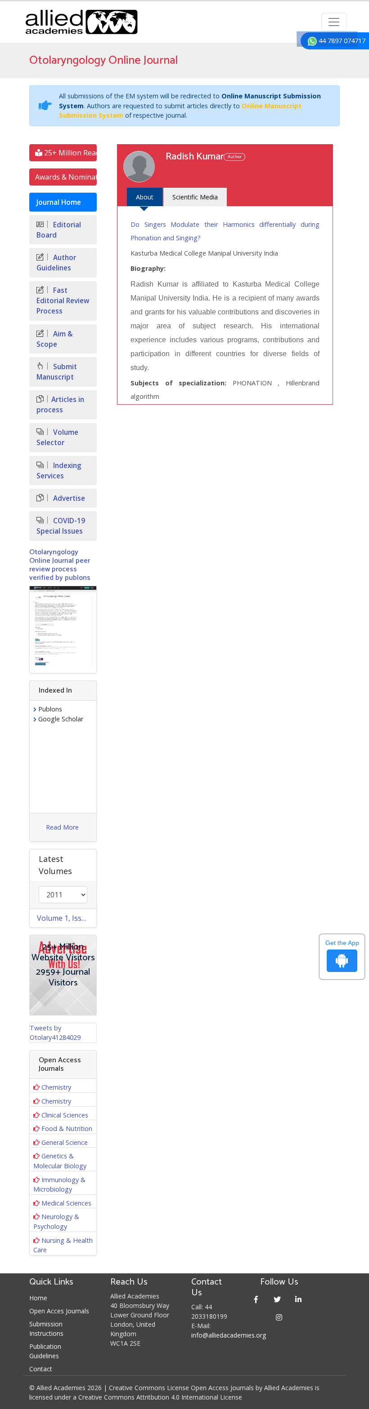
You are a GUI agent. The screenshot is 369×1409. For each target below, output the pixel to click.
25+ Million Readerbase (69, 153)
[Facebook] (256, 1299)
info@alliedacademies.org (228, 1335)
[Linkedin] (298, 1299)
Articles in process (60, 405)
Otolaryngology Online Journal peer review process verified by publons (59, 565)
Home (38, 1298)
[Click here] (63, 629)
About (144, 197)
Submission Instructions (46, 1329)
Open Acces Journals (59, 1311)
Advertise (68, 498)
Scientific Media (195, 197)
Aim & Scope (54, 339)
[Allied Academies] (81, 22)
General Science (64, 1142)
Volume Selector (57, 437)
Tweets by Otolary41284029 (55, 1033)
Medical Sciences (66, 1203)
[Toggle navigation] (333, 22)
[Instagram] (279, 1317)
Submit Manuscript (56, 372)
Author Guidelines (56, 263)
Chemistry (56, 1087)
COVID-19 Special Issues (60, 526)
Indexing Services (58, 471)
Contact (40, 1369)
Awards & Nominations (66, 177)
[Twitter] (277, 1299)
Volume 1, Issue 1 (66, 918)
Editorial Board (58, 230)
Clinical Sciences (64, 1115)
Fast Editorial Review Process (63, 301)
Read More (62, 827)
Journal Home (58, 202)
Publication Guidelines (45, 1351)
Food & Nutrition (66, 1128)
